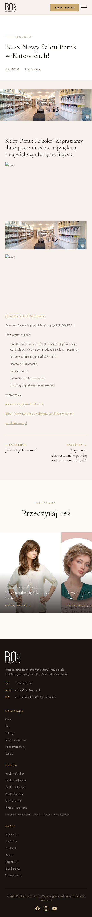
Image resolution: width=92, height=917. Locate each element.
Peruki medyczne (14, 787)
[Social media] (37, 908)
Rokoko (9, 855)
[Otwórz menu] (84, 7)
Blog (7, 726)
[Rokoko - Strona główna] (10, 7)
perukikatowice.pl (16, 423)
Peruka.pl (10, 848)
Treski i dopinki (13, 801)
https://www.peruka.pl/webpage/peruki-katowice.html (39, 413)
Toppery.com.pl (13, 875)
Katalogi (9, 733)
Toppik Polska (12, 869)
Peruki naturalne (14, 774)
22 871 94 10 (23, 683)
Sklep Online (64, 7)
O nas (8, 719)
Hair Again (11, 834)
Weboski (46, 900)
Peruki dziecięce (14, 794)
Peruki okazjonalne (15, 780)
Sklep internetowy (15, 747)
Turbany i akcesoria (16, 808)
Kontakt (9, 754)
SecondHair (11, 862)
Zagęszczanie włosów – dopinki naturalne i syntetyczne (37, 814)
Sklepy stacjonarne (15, 740)
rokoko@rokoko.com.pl (27, 690)
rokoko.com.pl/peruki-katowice (24, 404)
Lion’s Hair (11, 841)
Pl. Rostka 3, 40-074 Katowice (25, 316)
